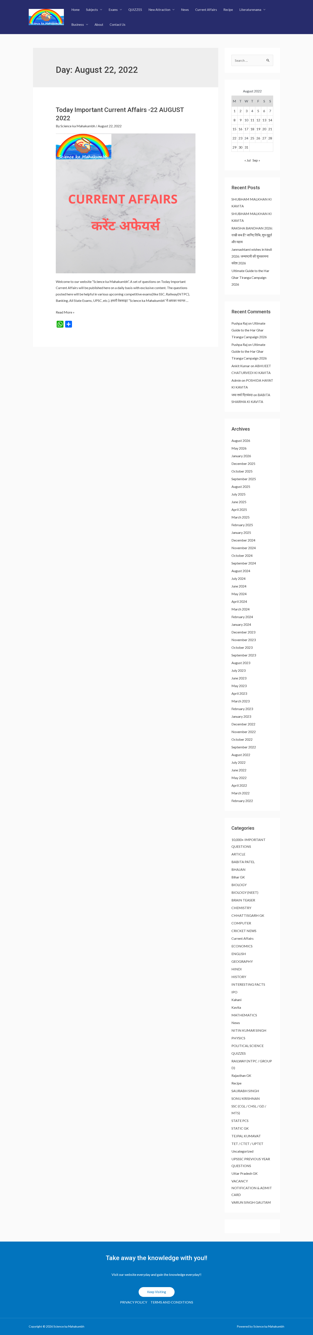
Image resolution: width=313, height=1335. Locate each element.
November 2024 (243, 548)
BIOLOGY (239, 885)
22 (234, 138)
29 (234, 147)
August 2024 (240, 571)
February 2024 (242, 617)
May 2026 (239, 448)
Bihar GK (238, 877)
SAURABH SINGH (245, 1091)
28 (270, 138)
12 (258, 120)
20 (264, 129)
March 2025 (240, 517)
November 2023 (243, 640)
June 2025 (238, 502)
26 (258, 138)
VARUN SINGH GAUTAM (251, 1202)
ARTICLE (238, 854)
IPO (234, 992)
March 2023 (240, 701)
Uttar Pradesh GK (244, 1173)
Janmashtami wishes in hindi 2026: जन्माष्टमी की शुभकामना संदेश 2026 (251, 256)
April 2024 (239, 601)
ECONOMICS (242, 946)
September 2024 (243, 563)
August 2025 (240, 486)
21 (270, 129)
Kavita (236, 1007)
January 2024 (241, 624)
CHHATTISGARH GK (247, 915)
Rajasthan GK (241, 1075)
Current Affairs (206, 9)
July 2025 (238, 494)
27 (264, 138)
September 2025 (243, 479)
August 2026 (240, 440)
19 (258, 129)
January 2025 (241, 532)
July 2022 (238, 762)
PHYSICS (238, 1038)
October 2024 (242, 555)
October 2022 (242, 739)
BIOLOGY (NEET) (244, 892)
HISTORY (238, 977)
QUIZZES (135, 9)
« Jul (247, 160)
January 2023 (241, 716)
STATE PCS (239, 1121)
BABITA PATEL (243, 862)
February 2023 (242, 709)
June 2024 (238, 586)
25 (252, 138)
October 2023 (242, 647)
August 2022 (240, 755)
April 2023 (239, 693)
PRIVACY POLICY (133, 1302)
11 (252, 120)
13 (264, 120)
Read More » (65, 312)
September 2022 (243, 747)
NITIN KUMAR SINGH (248, 1030)
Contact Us (117, 24)
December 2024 (243, 540)
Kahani (236, 1000)
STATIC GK (240, 1128)
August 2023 (240, 663)
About (99, 24)
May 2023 (239, 686)
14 (270, 120)
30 (240, 147)
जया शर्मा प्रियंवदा (242, 395)
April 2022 (239, 785)
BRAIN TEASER (243, 900)
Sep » (256, 160)
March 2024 (240, 609)
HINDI (236, 969)
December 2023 (243, 632)
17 (246, 129)
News (185, 9)
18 (252, 129)
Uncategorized (242, 1151)
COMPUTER (241, 923)
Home (75, 9)
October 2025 (242, 471)
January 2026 (241, 456)
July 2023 (238, 670)
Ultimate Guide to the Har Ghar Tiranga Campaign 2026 (250, 277)
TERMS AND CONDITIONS (172, 1302)
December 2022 (243, 724)
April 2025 (239, 509)
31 (246, 147)
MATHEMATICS (244, 1015)
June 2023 (238, 678)
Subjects (92, 9)
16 (240, 129)
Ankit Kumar (240, 366)
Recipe (228, 9)
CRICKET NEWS (243, 931)
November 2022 (243, 732)
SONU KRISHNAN (245, 1098)
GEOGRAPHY (242, 961)
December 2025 (243, 463)
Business (77, 24)
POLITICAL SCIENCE (247, 1046)
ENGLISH (238, 954)
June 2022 (238, 770)
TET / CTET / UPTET (247, 1144)
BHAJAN (238, 869)
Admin (236, 380)
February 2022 (242, 801)
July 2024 (238, 578)
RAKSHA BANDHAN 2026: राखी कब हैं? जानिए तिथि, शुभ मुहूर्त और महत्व (252, 235)
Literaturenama (250, 9)
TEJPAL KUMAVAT (246, 1136)
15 (234, 129)
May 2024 (239, 594)
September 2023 (243, 655)
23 (240, 138)
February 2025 (242, 525)
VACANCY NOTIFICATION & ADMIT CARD (251, 1188)
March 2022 (240, 793)
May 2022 (239, 778)
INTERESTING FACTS (248, 984)
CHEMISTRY (241, 908)
